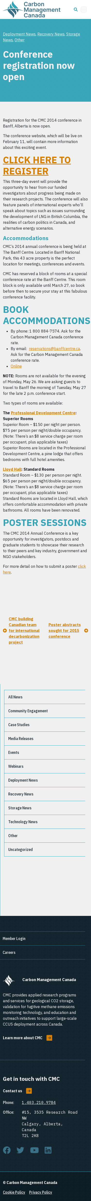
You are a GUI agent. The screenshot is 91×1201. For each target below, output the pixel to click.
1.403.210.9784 (39, 1102)
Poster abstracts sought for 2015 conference (65, 630)
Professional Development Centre (43, 412)
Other (20, 39)
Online (16, 366)
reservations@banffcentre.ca (54, 348)
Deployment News (19, 34)
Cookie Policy (14, 1192)
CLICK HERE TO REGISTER (37, 165)
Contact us (12, 1090)
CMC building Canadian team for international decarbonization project (24, 630)
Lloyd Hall (12, 469)
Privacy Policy (40, 1192)
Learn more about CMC (22, 1037)
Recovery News (51, 34)
